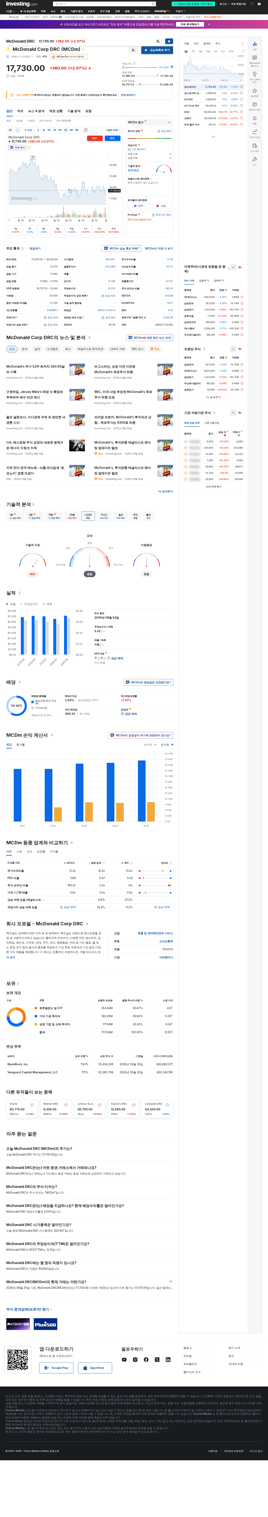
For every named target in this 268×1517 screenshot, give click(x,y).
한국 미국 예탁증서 (125, 17)
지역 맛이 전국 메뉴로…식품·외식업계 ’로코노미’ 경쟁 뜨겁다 (35, 470)
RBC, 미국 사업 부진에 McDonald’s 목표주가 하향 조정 (123, 394)
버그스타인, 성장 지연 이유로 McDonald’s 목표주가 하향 (114, 369)
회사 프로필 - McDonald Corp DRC (44, 923)
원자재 (207, 43)
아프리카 (177, 17)
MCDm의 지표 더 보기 (159, 248)
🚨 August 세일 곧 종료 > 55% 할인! (193, 4)
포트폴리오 (190, 1363)
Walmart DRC (50, 1103)
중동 (157, 17)
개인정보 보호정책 (233, 1450)
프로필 (19, 120)
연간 (9, 744)
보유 (11, 983)
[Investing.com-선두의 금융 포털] (21, 4)
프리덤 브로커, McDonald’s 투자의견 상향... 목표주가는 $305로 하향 (122, 419)
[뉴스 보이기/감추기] (86, 130)
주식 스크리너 (142, 11)
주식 (217, 43)
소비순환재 (166, 941)
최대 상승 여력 (192, 422)
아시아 (166, 17)
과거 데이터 (45, 120)
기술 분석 (74, 111)
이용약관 (213, 1450)
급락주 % (219, 280)
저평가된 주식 (193, 17)
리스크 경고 (256, 1450)
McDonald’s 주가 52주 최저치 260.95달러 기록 (35, 369)
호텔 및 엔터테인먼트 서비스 (155, 933)
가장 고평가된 (211, 422)
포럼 (88, 111)
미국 (141, 17)
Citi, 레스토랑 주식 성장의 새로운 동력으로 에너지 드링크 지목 (34, 445)
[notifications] (252, 3)
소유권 (31, 120)
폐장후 (90, 17)
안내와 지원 (236, 1363)
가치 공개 (164, 67)
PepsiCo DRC (119, 1103)
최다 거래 (189, 280)
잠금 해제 (70, 907)
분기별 (20, 744)
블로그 (187, 1347)
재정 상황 (56, 111)
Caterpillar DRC (153, 1103)
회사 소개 (234, 1347)
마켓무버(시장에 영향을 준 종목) (204, 268)
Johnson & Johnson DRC (91, 1103)
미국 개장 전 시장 (74, 17)
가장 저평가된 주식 (197, 412)
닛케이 (187, 118)
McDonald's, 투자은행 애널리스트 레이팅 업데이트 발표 (122, 445)
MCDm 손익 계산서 (27, 735)
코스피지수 (190, 86)
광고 (231, 1355)
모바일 (187, 1355)
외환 (186, 43)
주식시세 (13, 17)
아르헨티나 (166, 957)
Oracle (13, 1103)
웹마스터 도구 (192, 1372)
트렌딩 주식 (192, 349)
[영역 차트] (17, 130)
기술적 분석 (18, 504)
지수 (196, 43)
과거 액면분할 (63, 120)
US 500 (188, 99)
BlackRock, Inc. (18, 1064)
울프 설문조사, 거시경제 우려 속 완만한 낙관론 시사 (35, 419)
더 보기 (10, 957)
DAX (187, 111)
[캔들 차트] (10, 130)
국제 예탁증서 (104, 17)
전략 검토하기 (128, 94)
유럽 (149, 17)
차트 (20, 111)
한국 (45, 17)
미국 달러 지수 (192, 124)
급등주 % (204, 280)
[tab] (15, 516)
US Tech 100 (191, 105)
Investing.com (114, 453)
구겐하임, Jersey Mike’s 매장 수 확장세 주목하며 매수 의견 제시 (34, 394)
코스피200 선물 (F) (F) (196, 92)
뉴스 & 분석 (36, 111)
